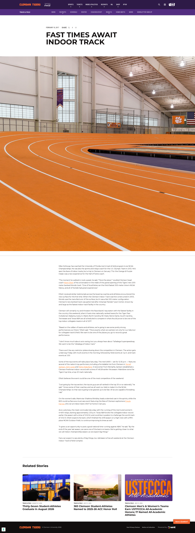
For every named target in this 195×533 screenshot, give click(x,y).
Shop (118, 4)
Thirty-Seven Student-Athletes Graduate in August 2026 (42, 508)
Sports (70, 4)
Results (109, 12)
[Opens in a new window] (171, 5)
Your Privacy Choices (133, 527)
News (53, 12)
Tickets (79, 4)
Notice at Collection (148, 527)
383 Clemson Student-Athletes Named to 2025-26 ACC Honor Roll (95, 508)
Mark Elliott (68, 283)
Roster (84, 12)
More (131, 12)
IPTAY (125, 4)
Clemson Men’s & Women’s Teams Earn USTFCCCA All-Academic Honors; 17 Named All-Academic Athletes (147, 510)
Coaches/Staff (96, 12)
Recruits (104, 4)
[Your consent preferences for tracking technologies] (3, 529)
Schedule (164, 5)
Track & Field (27, 503)
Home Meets (120, 12)
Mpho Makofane (85, 367)
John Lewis (70, 367)
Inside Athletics (92, 4)
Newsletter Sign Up (144, 12)
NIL (112, 4)
